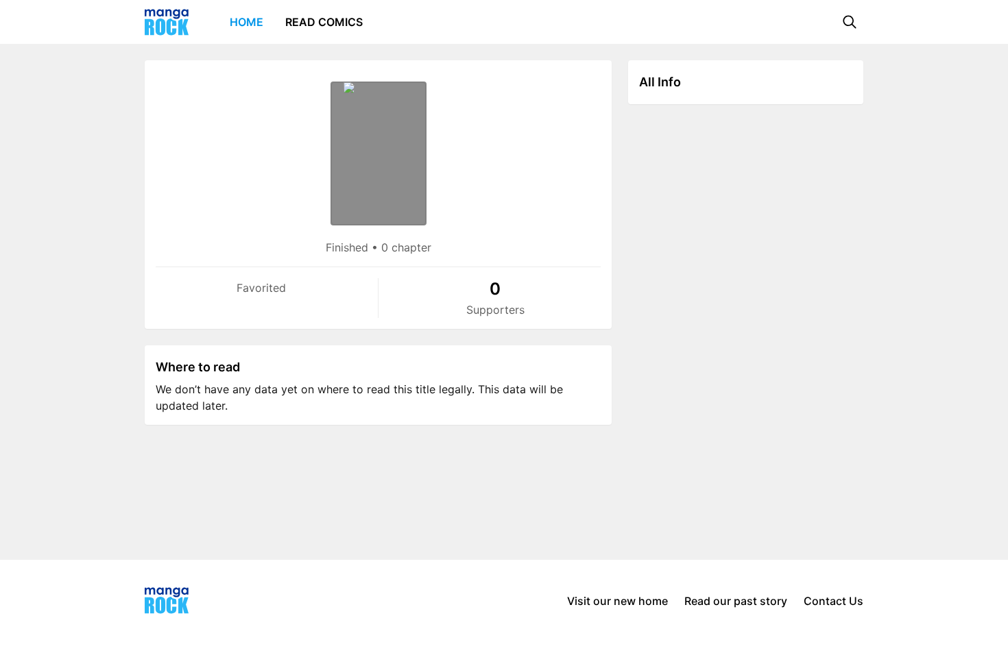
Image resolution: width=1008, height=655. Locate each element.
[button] (849, 22)
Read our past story (735, 601)
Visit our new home (617, 601)
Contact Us (833, 601)
